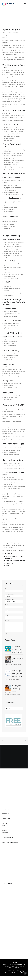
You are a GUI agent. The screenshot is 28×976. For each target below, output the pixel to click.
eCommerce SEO (6, 818)
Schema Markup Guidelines (10, 539)
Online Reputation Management (10, 842)
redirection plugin (8, 167)
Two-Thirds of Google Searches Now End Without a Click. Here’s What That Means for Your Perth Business (14, 950)
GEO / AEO (5, 823)
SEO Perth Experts (12, 971)
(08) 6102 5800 (15, 967)
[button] (25, 4)
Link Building (6, 835)
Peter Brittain (16, 32)
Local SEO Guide (6, 903)
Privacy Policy (20, 971)
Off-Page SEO (6, 830)
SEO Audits (5, 832)
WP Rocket (6, 565)
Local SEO (5, 825)
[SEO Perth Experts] (8, 4)
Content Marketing (7, 839)
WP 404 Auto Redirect (9, 564)
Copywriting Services (8, 837)
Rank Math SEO (21, 550)
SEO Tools (9, 32)
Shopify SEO (6, 820)
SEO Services (6, 813)
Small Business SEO (7, 816)
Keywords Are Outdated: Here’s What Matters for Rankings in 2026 (13, 926)
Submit (7, 633)
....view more (19, 652)
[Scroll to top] (25, 973)
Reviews (8, 550)
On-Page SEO (6, 828)
